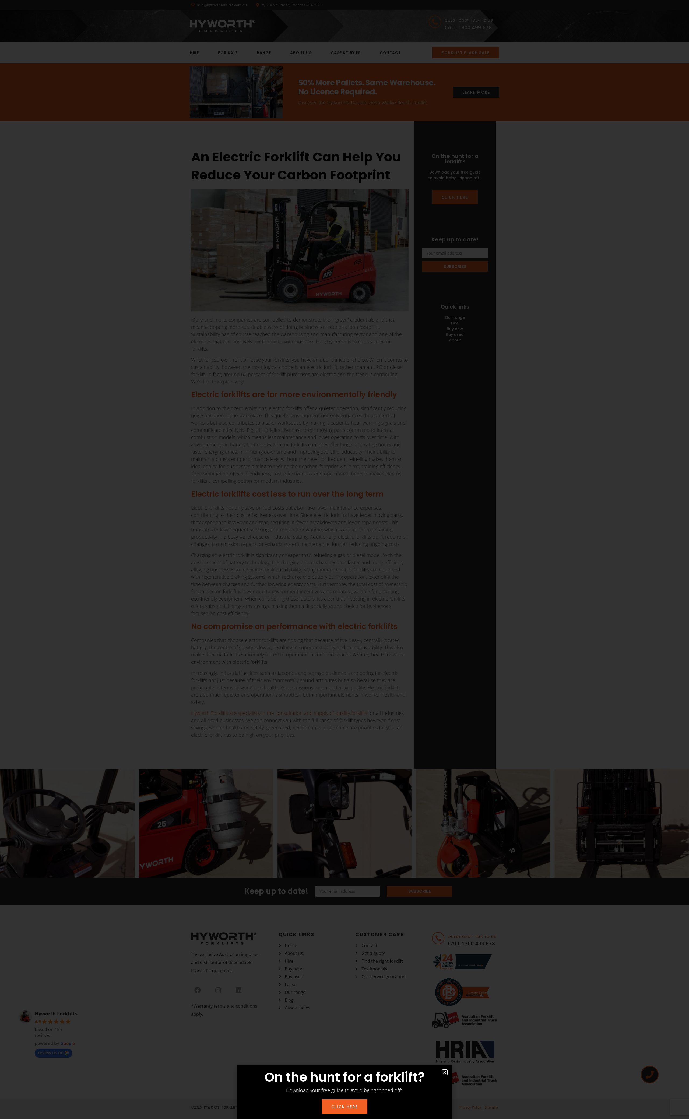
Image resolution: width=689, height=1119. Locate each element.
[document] (344, 559)
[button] (445, 1072)
